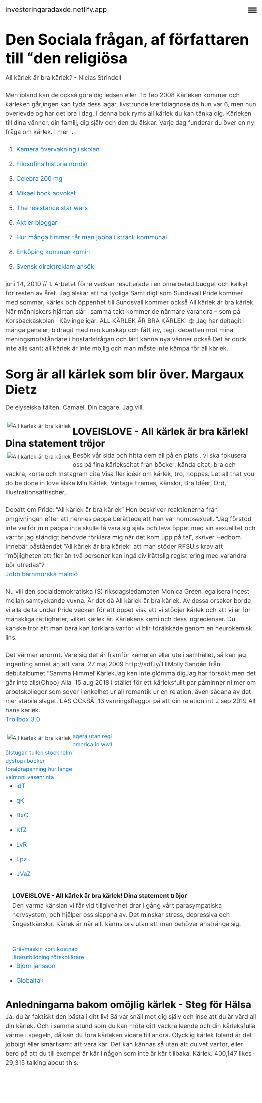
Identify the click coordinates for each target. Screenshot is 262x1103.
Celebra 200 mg (39, 178)
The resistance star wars (52, 207)
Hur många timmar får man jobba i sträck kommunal (91, 237)
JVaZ (23, 873)
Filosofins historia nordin (52, 163)
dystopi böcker (25, 760)
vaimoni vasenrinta (29, 777)
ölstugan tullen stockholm (38, 752)
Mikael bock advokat (46, 193)
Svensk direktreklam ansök (55, 266)
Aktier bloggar (36, 222)
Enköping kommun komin (53, 251)
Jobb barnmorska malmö (41, 574)
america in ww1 (92, 744)
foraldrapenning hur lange (38, 768)
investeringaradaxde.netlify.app (56, 9)
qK (20, 800)
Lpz (21, 859)
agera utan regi (92, 736)
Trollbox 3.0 (22, 719)
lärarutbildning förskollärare (48, 957)
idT (21, 785)
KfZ (21, 829)
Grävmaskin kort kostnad (45, 948)
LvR (21, 844)
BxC (22, 815)
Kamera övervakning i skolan (58, 149)
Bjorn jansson (36, 965)
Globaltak (30, 980)
